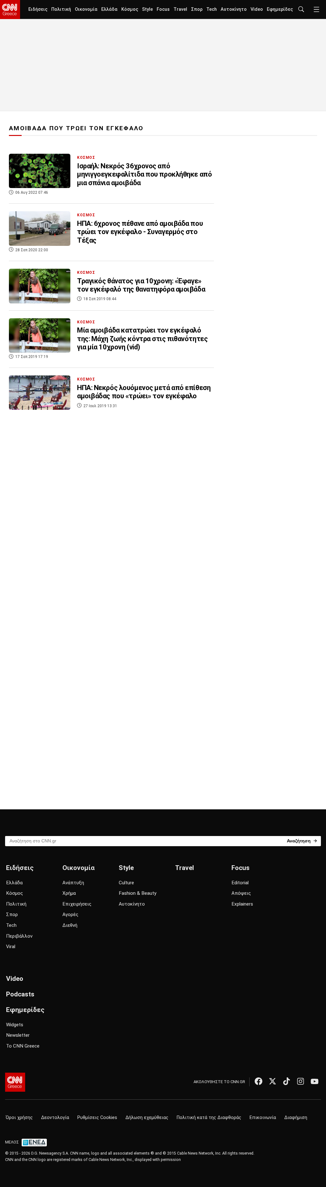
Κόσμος (129, 9)
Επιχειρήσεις (76, 904)
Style (147, 9)
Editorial (240, 883)
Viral (10, 946)
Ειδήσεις (37, 9)
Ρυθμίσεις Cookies (97, 1117)
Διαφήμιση (295, 1117)
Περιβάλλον (19, 936)
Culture (126, 883)
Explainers (242, 904)
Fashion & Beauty (137, 893)
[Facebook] (258, 1081)
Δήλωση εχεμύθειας (146, 1117)
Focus (163, 9)
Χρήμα (69, 893)
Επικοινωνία (263, 1117)
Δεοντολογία (55, 1117)
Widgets (14, 1025)
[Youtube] (314, 1081)
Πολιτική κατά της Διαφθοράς (209, 1117)
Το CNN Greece (22, 1046)
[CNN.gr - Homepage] (10, 9)
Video (257, 9)
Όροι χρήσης (19, 1117)
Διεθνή (69, 925)
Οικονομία (86, 9)
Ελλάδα (109, 9)
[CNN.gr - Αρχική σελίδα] (15, 1082)
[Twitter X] (272, 1081)
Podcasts (20, 994)
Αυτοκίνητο (234, 9)
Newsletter (18, 1035)
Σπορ (196, 9)
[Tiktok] (286, 1081)
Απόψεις (241, 893)
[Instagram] (300, 1081)
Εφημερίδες (280, 9)
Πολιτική (61, 9)
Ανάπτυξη (73, 883)
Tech (211, 9)
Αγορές (70, 914)
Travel (180, 9)
